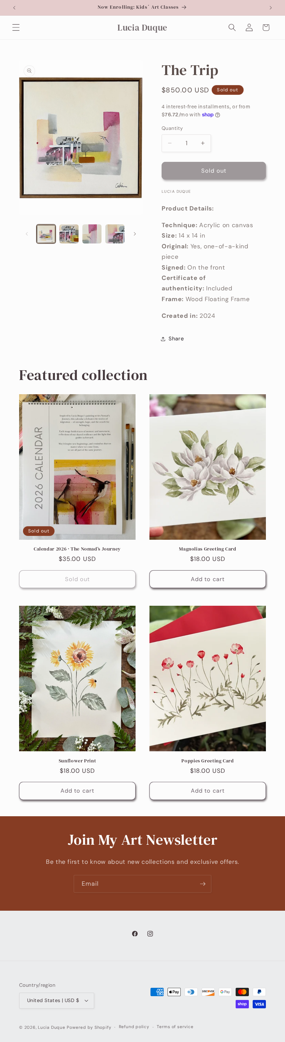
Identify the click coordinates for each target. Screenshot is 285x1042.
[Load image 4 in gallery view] (114, 233)
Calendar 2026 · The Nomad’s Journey (77, 549)
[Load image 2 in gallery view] (69, 233)
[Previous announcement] (14, 7)
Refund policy (134, 1026)
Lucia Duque (51, 1027)
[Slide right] (134, 233)
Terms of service (175, 1026)
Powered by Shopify (89, 1027)
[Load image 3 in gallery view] (91, 233)
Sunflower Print (77, 761)
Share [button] (176, 338)
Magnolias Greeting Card (207, 549)
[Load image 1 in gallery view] (46, 233)
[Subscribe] (202, 884)
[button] (16, 27)
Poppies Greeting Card (207, 761)
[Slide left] (26, 233)
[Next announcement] (270, 7)
